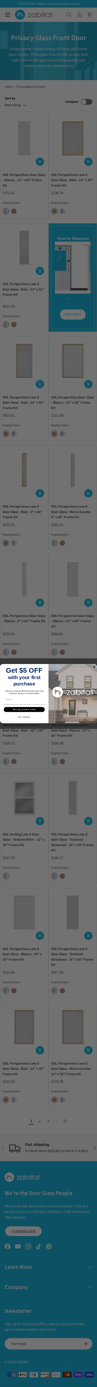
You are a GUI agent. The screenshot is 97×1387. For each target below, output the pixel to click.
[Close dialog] (94, 666)
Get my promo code (24, 709)
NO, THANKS (24, 717)
